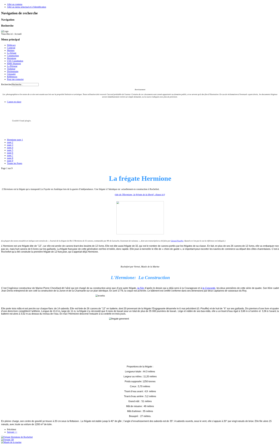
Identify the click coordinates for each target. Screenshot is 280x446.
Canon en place (14, 102)
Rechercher (6, 84)
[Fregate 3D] (7, 439)
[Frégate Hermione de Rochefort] (17, 437)
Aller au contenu (14, 4)
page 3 (10, 145)
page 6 (10, 153)
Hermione (11, 58)
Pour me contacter (15, 79)
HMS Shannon (14, 63)
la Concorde (208, 288)
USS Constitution (15, 61)
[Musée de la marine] (11, 442)
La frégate (11, 53)
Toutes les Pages (14, 163)
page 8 (10, 158)
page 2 (10, 142)
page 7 (10, 155)
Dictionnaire (12, 71)
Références (12, 76)
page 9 (10, 160)
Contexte (11, 48)
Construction (13, 55)
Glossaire (11, 74)
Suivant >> (12, 432)
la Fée (140, 288)
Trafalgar (11, 69)
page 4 (10, 147)
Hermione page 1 (15, 139)
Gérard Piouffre (177, 241)
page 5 (10, 150)
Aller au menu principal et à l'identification (26, 7)
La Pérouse (12, 66)
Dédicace (11, 45)
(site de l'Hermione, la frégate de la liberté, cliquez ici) (140, 194)
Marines (10, 50)
